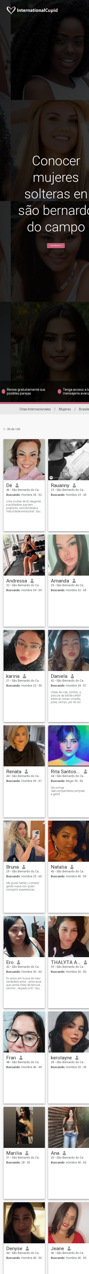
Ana (55, 1153)
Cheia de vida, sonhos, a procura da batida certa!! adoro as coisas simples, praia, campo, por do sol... (67, 697)
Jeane (57, 1248)
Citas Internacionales (35, 409)
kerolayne (61, 1058)
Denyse (14, 1248)
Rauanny (60, 485)
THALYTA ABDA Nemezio (65, 962)
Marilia (14, 1153)
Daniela (59, 676)
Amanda (60, 581)
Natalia (59, 867)
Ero (10, 962)
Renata (13, 771)
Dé (9, 485)
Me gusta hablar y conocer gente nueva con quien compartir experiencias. (22, 886)
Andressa (16, 581)
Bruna (12, 867)
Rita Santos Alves (65, 771)
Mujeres (65, 409)
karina (12, 676)
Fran (11, 1058)
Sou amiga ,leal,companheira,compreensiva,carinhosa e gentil (69, 791)
